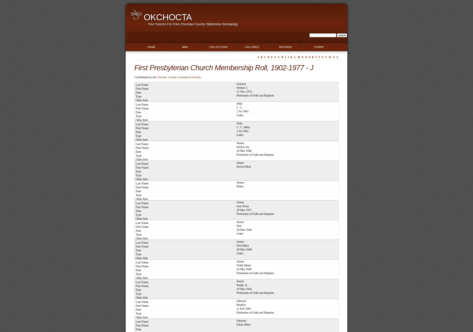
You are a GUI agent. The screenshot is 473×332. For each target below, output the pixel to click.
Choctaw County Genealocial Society (179, 77)
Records (285, 47)
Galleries (252, 47)
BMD (185, 47)
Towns (319, 47)
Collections (218, 47)
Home (151, 47)
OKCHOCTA (168, 17)
